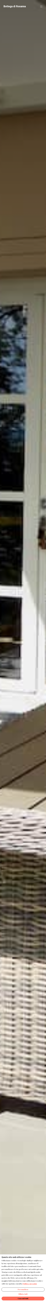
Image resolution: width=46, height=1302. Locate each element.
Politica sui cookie (30, 1284)
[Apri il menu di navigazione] (41, 6)
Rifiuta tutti (23, 1294)
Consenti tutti (23, 1298)
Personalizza (23, 1289)
